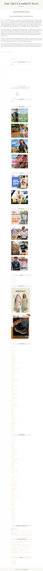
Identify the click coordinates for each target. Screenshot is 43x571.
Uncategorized (14, 423)
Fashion (12, 366)
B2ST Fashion (13, 350)
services (12, 407)
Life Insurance (14, 394)
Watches (12, 425)
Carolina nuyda (14, 535)
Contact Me (17, 528)
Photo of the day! (14, 404)
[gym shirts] (19, 254)
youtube (12, 430)
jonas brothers (14, 392)
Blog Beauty (26, 569)
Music (12, 400)
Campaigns (13, 359)
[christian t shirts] (19, 121)
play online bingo (6, 21)
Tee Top (12, 414)
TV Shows (13, 422)
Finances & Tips (14, 370)
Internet (12, 388)
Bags (12, 352)
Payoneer (13, 403)
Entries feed (13, 279)
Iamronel (13, 387)
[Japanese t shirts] (19, 137)
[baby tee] (19, 239)
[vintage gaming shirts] (19, 270)
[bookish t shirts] (19, 152)
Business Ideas (14, 357)
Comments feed (14, 280)
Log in (12, 277)
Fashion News (13, 369)
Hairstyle (13, 381)
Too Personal (13, 417)
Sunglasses (13, 413)
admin (24, 17)
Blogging (13, 354)
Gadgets (12, 375)
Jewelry (12, 391)
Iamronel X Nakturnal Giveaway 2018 (25, 533)
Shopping (13, 410)
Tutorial (12, 420)
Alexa (12, 347)
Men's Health (13, 398)
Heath (12, 384)
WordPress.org (14, 282)
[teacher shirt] (19, 224)
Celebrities (13, 360)
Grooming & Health (15, 379)
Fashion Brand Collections (16, 368)
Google (12, 378)
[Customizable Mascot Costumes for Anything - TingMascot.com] (15, 101)
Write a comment (4, 51)
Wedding (12, 426)
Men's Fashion (14, 397)
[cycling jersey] (19, 168)
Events (12, 365)
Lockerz (12, 395)
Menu (22, 6)
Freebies (13, 373)
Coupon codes (14, 362)
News (12, 401)
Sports (12, 411)
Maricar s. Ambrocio (15, 531)
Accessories (13, 346)
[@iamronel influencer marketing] (17, 95)
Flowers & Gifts (14, 372)
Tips (12, 416)
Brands (12, 356)
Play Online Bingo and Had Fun (21, 16)
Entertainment (14, 363)
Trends (12, 419)
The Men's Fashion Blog (21, 3)
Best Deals (13, 353)
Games (13, 51)
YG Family (13, 429)
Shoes (12, 408)
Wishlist (12, 427)
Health (12, 382)
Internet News (14, 389)
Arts (12, 349)
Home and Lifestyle (14, 385)
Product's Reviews (14, 406)
